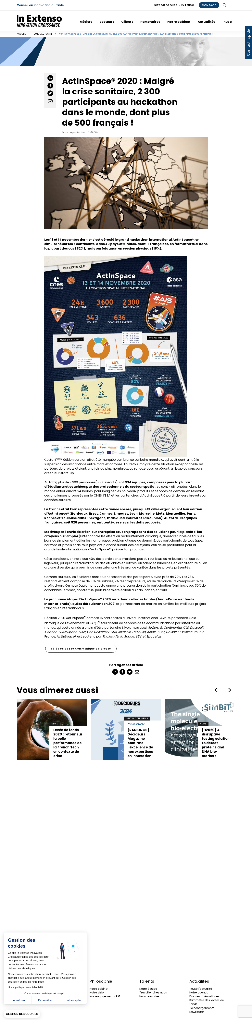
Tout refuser (17, 1000)
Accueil (21, 33)
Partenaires (150, 21)
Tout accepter (72, 1000)
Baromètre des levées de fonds (206, 1002)
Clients (127, 21)
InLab (227, 21)
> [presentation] (216, 690)
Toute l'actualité (42, 33)
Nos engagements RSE (105, 996)
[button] (22, 1014)
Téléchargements (201, 1008)
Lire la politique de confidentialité (25, 987)
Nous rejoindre (149, 996)
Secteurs (106, 21)
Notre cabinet (179, 21)
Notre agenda (198, 992)
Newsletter (196, 1012)
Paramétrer (45, 1000)
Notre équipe (148, 989)
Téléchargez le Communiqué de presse (81, 648)
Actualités (206, 21)
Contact (209, 5)
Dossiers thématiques (204, 996)
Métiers (86, 21)
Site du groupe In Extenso (174, 5)
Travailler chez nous (153, 992)
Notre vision (98, 992)
